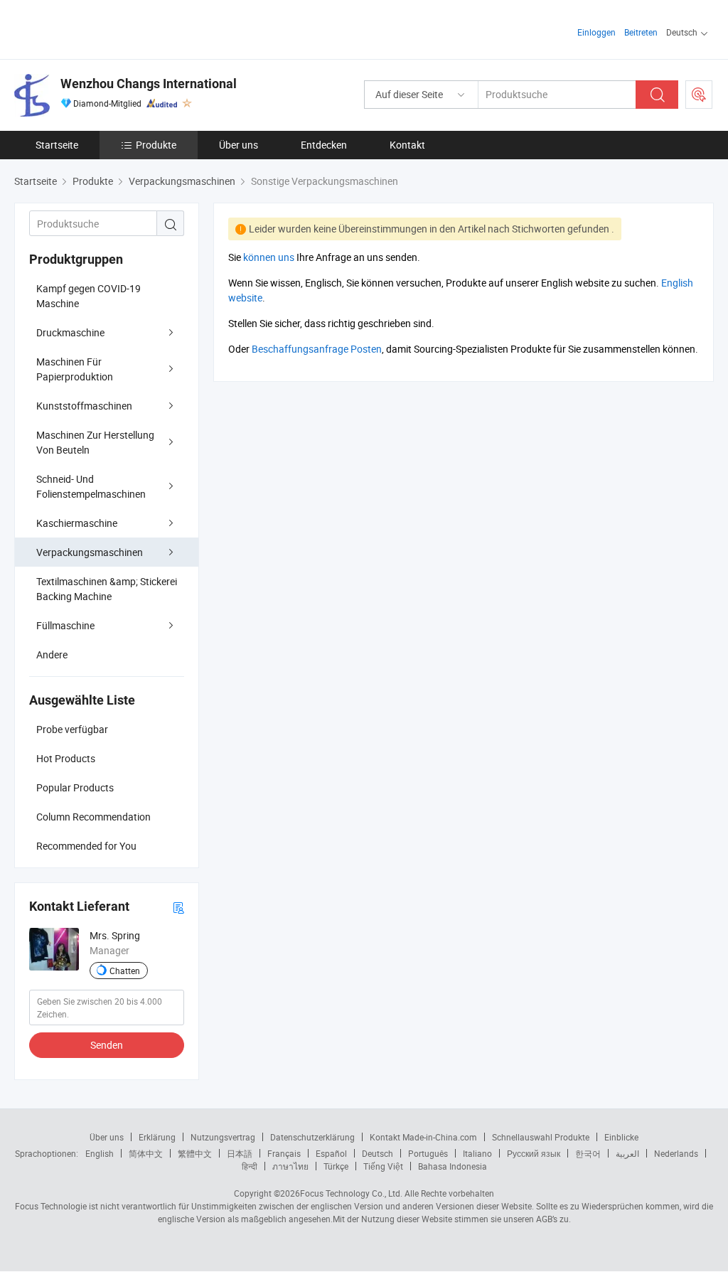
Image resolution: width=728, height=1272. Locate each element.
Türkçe (335, 1166)
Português (428, 1153)
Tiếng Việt (383, 1166)
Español (331, 1153)
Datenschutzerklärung (312, 1137)
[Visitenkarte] (178, 906)
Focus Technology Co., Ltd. (351, 1193)
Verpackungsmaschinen (89, 552)
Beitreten (641, 32)
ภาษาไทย (290, 1166)
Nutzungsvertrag (223, 1137)
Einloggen (596, 32)
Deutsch (377, 1153)
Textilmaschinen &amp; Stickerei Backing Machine (106, 588)
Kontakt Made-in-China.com (423, 1137)
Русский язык (533, 1153)
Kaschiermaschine (76, 523)
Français (284, 1153)
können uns (268, 257)
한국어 (588, 1153)
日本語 (239, 1153)
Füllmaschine (65, 625)
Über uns (238, 144)
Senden (106, 1045)
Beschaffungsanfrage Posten (317, 349)
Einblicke (621, 1137)
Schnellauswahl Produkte (540, 1137)
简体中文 (146, 1153)
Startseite (57, 144)
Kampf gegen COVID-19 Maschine (88, 296)
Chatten (124, 970)
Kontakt (407, 144)
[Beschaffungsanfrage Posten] (698, 94)
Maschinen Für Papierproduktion (74, 369)
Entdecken (324, 144)
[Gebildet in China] (105, 28)
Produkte (156, 144)
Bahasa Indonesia (452, 1166)
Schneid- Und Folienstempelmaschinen (91, 486)
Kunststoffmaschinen (84, 405)
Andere (52, 654)
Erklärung (157, 1137)
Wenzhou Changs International (148, 83)
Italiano (477, 1153)
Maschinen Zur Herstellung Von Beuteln (95, 442)
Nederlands (676, 1153)
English (99, 1153)
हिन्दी (249, 1166)
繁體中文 (195, 1153)
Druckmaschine (70, 332)
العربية (627, 1153)
